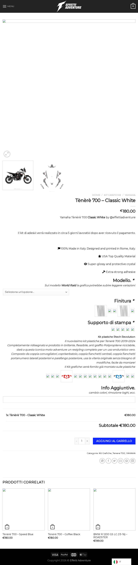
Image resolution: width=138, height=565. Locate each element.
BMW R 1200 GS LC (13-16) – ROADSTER (110, 536)
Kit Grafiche (112, 195)
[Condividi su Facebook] (108, 461)
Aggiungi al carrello (114, 441)
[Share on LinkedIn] (132, 461)
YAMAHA (130, 195)
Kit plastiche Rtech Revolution (116, 336)
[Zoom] (7, 154)
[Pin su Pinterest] (126, 461)
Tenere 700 (119, 453)
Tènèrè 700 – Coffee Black (64, 534)
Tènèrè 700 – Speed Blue (18, 534)
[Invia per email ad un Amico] (120, 461)
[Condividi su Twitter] (114, 461)
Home (96, 195)
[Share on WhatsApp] (102, 461)
